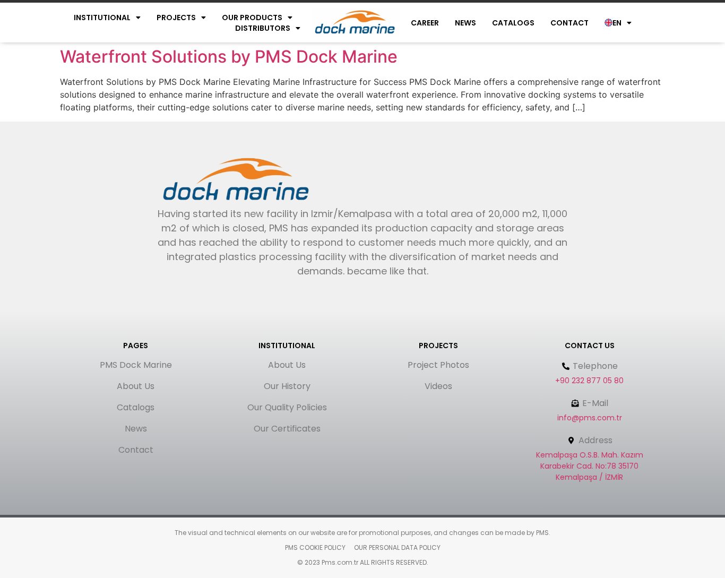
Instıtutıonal (102, 17)
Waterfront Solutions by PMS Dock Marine (229, 56)
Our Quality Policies (287, 407)
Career (425, 23)
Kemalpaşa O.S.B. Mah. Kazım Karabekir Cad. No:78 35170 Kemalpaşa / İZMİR (589, 466)
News (465, 23)
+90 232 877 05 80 (589, 380)
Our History (287, 386)
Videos (438, 386)
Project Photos (438, 365)
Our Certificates (287, 428)
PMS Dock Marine (136, 365)
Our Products (252, 17)
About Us (135, 386)
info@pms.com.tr (589, 417)
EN (617, 23)
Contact (569, 23)
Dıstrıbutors (262, 28)
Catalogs (513, 23)
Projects (176, 17)
